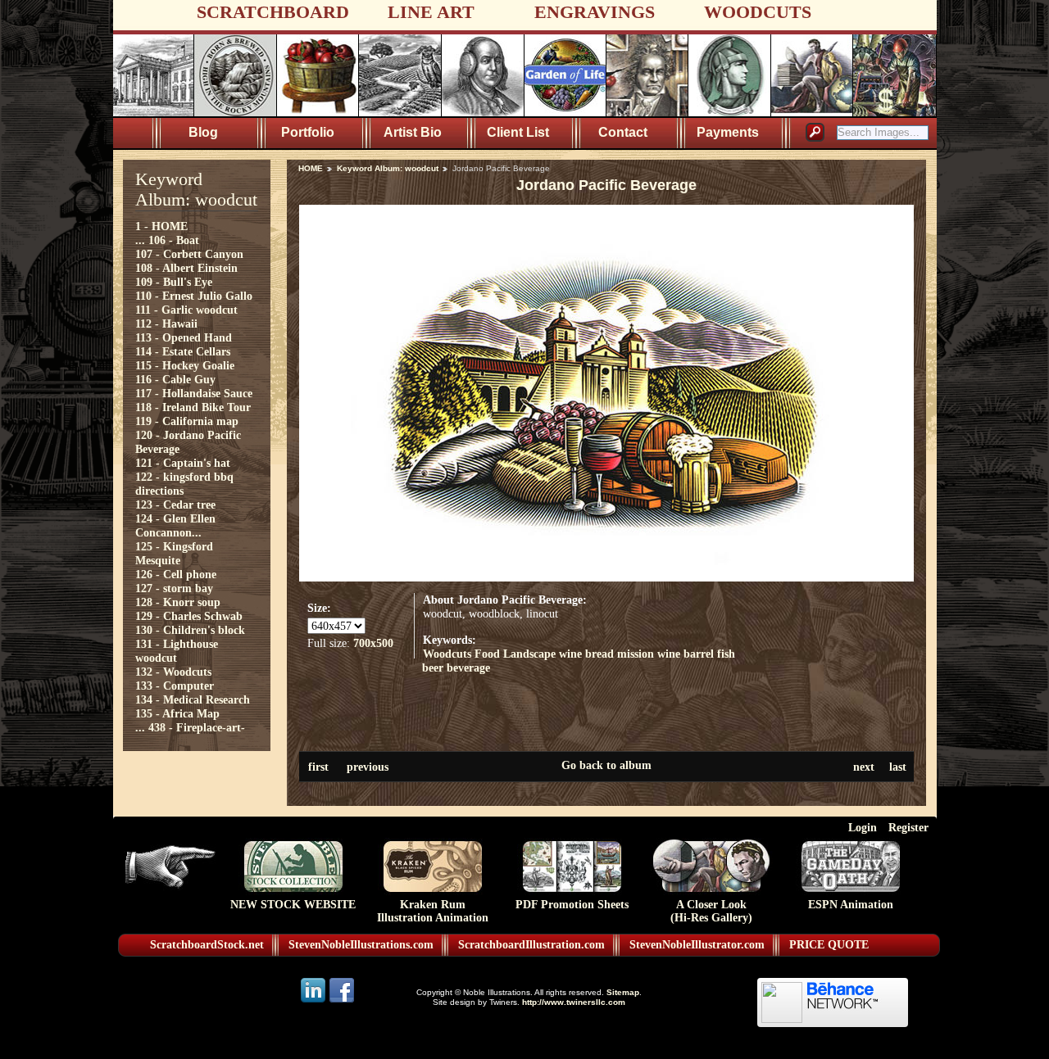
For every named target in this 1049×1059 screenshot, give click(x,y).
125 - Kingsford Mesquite (174, 553)
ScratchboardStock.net (207, 945)
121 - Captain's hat (182, 462)
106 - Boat (173, 240)
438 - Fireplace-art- (196, 727)
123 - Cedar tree (175, 504)
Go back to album (606, 765)
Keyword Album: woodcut (387, 168)
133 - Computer (174, 685)
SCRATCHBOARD (273, 12)
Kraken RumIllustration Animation (432, 911)
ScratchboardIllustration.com (531, 945)
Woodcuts (447, 653)
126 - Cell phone (175, 574)
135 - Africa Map (177, 713)
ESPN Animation (850, 904)
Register (908, 827)
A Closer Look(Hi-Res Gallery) (711, 911)
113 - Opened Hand (183, 337)
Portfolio (307, 132)
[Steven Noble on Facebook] (342, 1001)
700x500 (373, 642)
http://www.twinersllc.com (573, 1002)
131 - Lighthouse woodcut (176, 650)
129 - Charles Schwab (189, 615)
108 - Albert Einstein (186, 267)
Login (862, 827)
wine (570, 653)
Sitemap (622, 992)
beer (432, 667)
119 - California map (186, 421)
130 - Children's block (190, 629)
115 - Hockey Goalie (184, 365)
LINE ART (431, 12)
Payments (728, 132)
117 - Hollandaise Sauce (193, 393)
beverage (468, 667)
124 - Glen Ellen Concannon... (175, 525)
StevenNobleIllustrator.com (697, 945)
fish (726, 653)
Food (487, 653)
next (863, 766)
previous (367, 766)
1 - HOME (161, 226)
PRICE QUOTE (829, 945)
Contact (622, 132)
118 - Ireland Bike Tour (193, 407)
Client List (518, 132)
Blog (203, 132)
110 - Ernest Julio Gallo (193, 295)
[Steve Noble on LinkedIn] (314, 1001)
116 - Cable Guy (175, 379)
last (897, 766)
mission (635, 653)
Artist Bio (413, 132)
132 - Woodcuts (173, 671)
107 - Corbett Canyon (189, 253)
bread (599, 653)
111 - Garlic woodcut (186, 309)
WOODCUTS (757, 12)
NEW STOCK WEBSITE (293, 904)
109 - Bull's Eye (173, 281)
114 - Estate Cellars (182, 351)
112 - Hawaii (166, 323)
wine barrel (685, 653)
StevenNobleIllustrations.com (361, 945)
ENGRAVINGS (594, 12)
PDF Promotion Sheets (572, 904)
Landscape (529, 653)
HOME (310, 168)
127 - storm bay (174, 588)
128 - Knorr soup (177, 602)
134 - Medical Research (192, 699)
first (318, 766)
